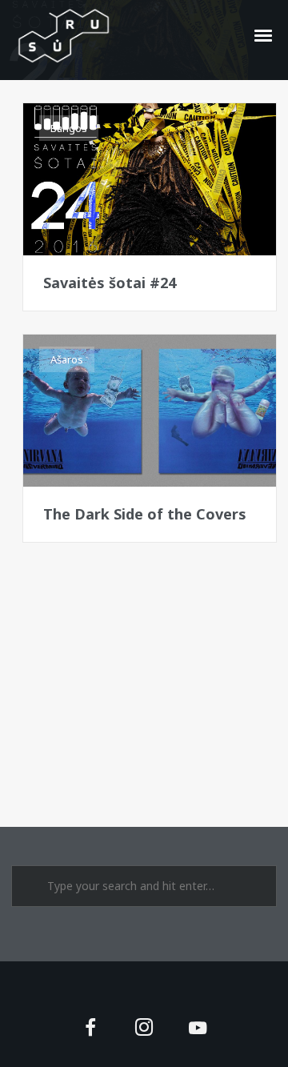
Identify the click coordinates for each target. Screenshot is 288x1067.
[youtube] (197, 1037)
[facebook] (90, 1029)
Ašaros (66, 359)
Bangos (68, 128)
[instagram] (144, 1029)
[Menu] (264, 34)
